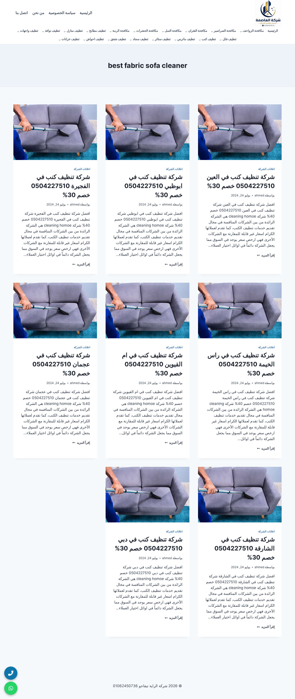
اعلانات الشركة (266, 169)
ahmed (259, 195)
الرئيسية (86, 13)
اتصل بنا (22, 13)
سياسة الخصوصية (62, 13)
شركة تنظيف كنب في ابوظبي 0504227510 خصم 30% (153, 186)
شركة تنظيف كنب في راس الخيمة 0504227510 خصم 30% (241, 364)
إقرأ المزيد (266, 255)
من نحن (38, 13)
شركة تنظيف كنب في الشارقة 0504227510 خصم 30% (244, 548)
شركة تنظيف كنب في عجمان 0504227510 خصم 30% (61, 364)
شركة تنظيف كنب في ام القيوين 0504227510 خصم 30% (152, 364)
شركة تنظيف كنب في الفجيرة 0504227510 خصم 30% (60, 186)
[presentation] (240, 132)
